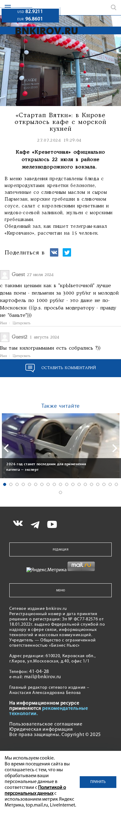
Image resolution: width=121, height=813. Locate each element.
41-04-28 (39, 671)
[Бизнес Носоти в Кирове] (42, 30)
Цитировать (21, 323)
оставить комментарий (68, 368)
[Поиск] (113, 7)
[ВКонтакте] (54, 255)
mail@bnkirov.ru (42, 677)
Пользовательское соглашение (46, 724)
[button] (5, 484)
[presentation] (6, 448)
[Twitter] (67, 255)
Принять (98, 782)
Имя (3, 323)
